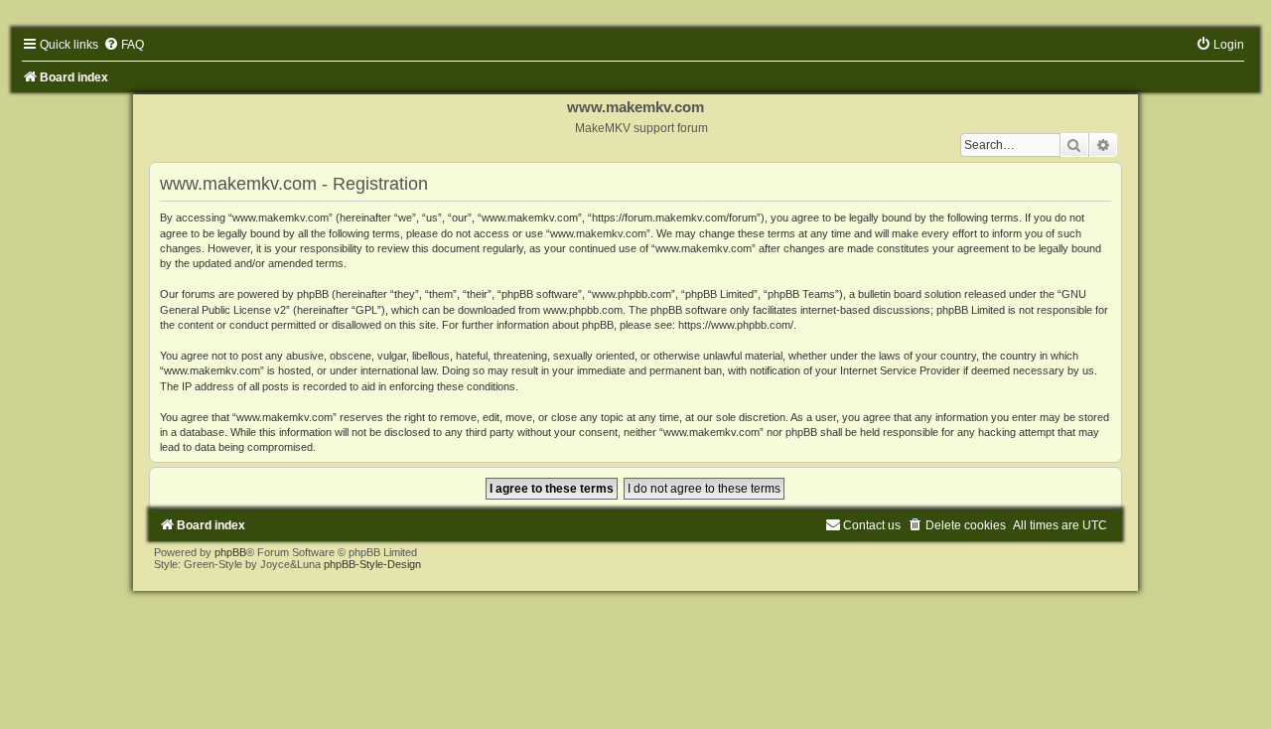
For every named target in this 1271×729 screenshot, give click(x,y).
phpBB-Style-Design (372, 564)
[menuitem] (123, 45)
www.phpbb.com (583, 310)
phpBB (230, 552)
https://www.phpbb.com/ (735, 325)
